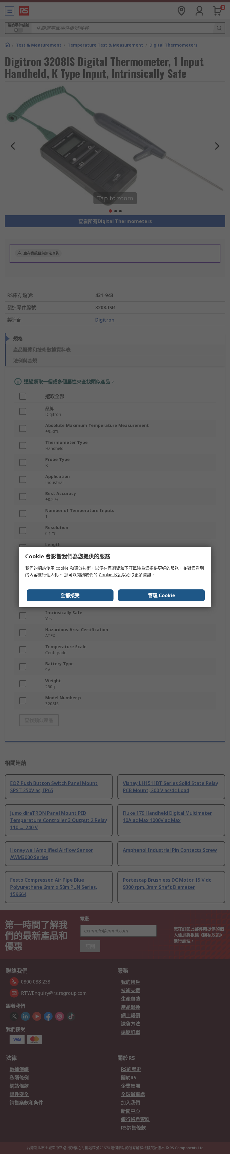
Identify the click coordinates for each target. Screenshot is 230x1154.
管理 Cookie (161, 595)
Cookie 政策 (110, 574)
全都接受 (70, 595)
